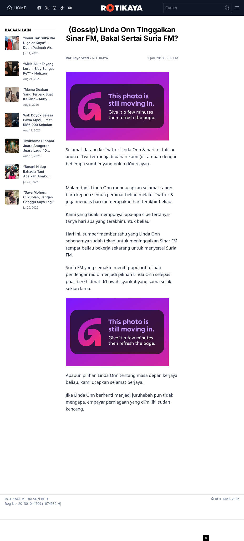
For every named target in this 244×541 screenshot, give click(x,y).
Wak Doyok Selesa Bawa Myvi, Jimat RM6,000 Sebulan (38, 120)
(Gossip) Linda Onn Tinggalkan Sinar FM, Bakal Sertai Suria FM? (122, 33)
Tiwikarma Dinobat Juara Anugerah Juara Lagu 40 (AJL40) (38, 146)
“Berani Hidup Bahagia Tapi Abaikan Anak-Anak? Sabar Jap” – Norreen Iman (39, 172)
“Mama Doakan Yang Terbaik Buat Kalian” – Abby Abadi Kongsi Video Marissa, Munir (39, 94)
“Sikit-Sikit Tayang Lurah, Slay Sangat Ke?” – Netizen (38, 68)
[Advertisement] (122, 451)
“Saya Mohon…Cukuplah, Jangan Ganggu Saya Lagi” (39, 197)
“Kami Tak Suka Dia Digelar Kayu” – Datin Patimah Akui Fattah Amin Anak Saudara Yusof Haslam (39, 43)
